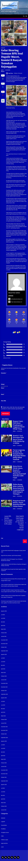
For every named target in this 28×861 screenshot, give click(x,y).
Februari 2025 (4, 676)
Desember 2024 (4, 683)
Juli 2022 (3, 788)
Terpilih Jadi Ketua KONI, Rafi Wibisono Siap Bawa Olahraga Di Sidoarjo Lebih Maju (13, 565)
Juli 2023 (3, 744)
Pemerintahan (4, 825)
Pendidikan (3, 828)
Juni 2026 (3, 618)
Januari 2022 (3, 809)
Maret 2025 (3, 672)
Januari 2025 (3, 679)
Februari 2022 (4, 806)
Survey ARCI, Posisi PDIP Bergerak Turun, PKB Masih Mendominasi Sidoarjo (12, 560)
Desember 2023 (4, 726)
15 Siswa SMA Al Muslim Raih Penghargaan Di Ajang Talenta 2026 (13, 551)
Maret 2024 (3, 715)
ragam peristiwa (4, 843)
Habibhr (2, 595)
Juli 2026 (3, 614)
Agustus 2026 (4, 611)
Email (3, 394)
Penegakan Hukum (5, 832)
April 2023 (3, 755)
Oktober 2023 (4, 733)
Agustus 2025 (4, 654)
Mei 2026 (3, 621)
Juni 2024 (3, 705)
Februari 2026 (4, 632)
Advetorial (3, 818)
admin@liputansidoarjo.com (16, 299)
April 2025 (3, 668)
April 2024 (3, 712)
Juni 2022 (3, 791)
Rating (3, 384)
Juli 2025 (3, 658)
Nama (3, 388)
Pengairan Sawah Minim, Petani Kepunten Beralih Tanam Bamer (19, 503)
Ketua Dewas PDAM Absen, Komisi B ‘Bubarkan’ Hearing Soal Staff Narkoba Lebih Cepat (19, 472)
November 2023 (4, 730)
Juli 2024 (3, 701)
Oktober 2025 (4, 647)
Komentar (4, 373)
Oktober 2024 (4, 690)
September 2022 (4, 780)
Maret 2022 (3, 802)
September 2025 (4, 650)
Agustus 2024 (4, 697)
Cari (2, 538)
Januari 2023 (3, 766)
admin (2, 70)
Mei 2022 (3, 795)
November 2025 (4, 643)
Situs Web (3, 400)
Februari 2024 (4, 719)
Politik (2, 836)
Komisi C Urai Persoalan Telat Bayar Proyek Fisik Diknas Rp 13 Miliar (18, 439)
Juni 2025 (3, 661)
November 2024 (4, 687)
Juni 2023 (3, 748)
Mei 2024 (3, 708)
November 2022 (4, 773)
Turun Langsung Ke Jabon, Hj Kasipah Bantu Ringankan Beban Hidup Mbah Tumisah (19, 454)
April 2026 (3, 625)
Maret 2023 (3, 759)
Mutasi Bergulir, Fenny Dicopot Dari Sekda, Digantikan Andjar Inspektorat (13, 570)
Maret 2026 (3, 629)
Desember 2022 (4, 770)
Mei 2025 (3, 665)
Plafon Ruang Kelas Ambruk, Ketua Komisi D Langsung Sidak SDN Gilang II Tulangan (18, 489)
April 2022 (3, 799)
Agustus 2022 (4, 784)
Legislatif (3, 821)
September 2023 (4, 737)
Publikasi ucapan (4, 839)
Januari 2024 (3, 723)
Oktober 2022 (4, 777)
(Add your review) (6, 357)
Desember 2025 (4, 640)
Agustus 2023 (4, 741)
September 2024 (4, 694)
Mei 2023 (3, 752)
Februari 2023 (4, 762)
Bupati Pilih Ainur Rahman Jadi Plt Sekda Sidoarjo (11, 555)
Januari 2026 (3, 636)
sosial (2, 846)
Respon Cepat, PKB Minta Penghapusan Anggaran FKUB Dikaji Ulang (18, 425)
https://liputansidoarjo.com (16, 301)
